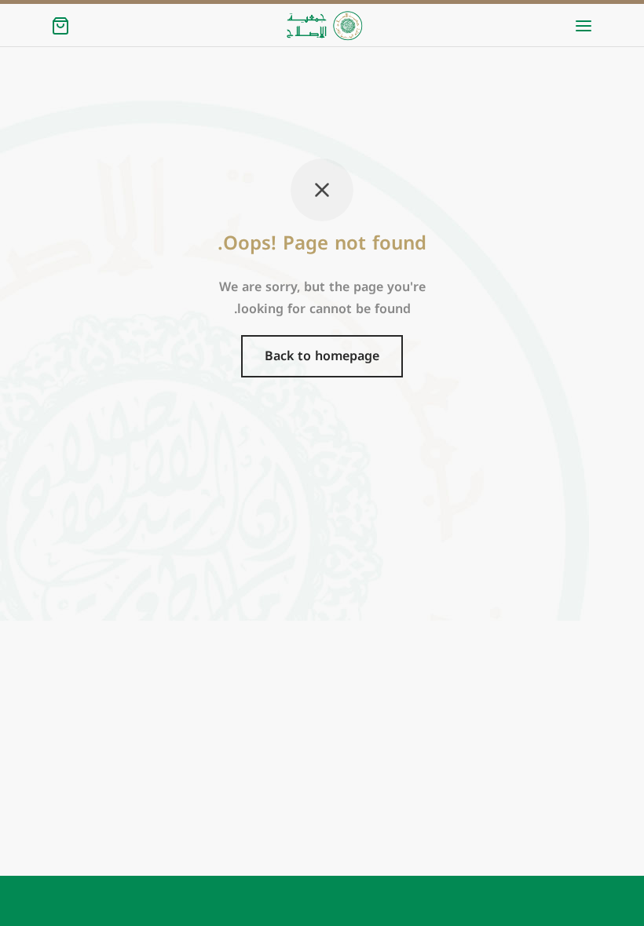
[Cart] (60, 25)
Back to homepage (322, 356)
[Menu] (583, 26)
